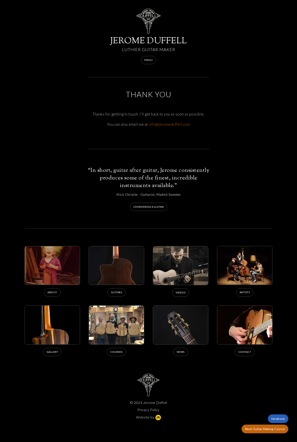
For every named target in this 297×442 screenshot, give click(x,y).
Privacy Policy (148, 410)
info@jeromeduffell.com (169, 124)
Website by (145, 417)
